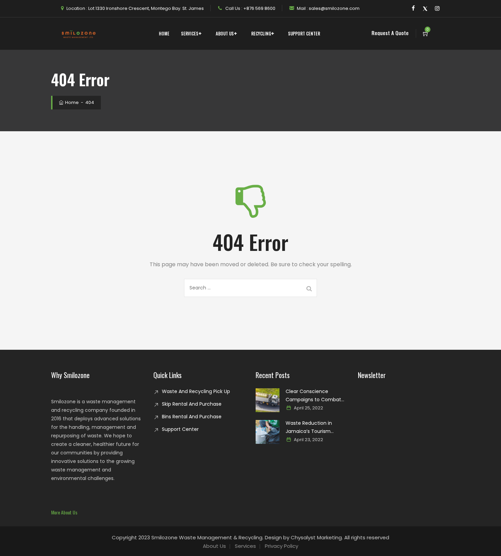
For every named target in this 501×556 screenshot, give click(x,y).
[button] (64, 512)
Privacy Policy (281, 546)
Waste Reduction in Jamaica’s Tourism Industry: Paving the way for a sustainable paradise (316, 427)
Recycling (261, 33)
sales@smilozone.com (334, 8)
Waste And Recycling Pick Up (196, 391)
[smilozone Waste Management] (78, 33)
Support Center (304, 33)
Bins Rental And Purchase (192, 416)
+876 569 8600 (258, 8)
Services (189, 33)
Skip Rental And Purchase (192, 404)
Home (164, 33)
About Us (225, 33)
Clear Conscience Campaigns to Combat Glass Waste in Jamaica (314, 396)
